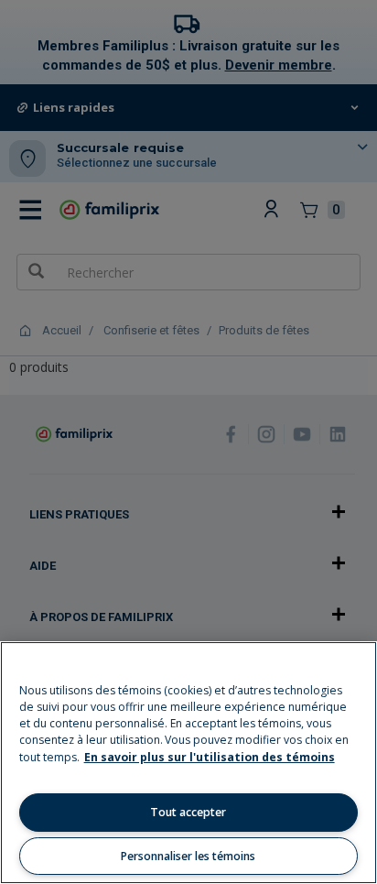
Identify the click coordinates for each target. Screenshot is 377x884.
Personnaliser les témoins (188, 856)
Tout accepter (188, 812)
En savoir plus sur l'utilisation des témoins (209, 757)
